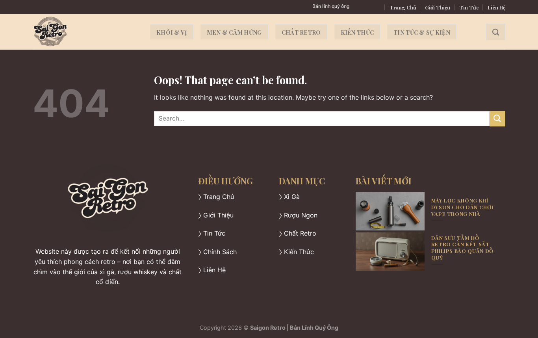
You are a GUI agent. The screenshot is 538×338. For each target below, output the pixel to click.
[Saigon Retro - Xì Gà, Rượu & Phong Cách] (85, 32)
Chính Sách (220, 252)
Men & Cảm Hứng (234, 32)
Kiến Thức (357, 32)
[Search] (495, 32)
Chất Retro (301, 32)
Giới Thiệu (437, 7)
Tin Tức (469, 7)
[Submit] (497, 118)
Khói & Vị (171, 32)
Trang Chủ (403, 7)
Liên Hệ (496, 7)
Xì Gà (292, 197)
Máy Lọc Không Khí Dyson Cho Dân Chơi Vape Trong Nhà (462, 207)
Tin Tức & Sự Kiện (421, 32)
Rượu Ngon (300, 215)
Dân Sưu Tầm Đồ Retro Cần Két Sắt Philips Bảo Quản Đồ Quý (462, 248)
